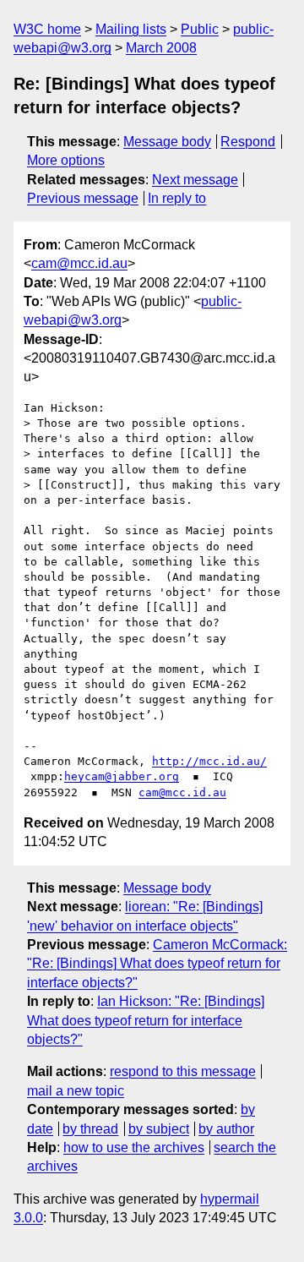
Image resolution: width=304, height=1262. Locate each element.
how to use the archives (133, 1147)
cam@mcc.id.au (79, 263)
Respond (247, 141)
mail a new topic (75, 1091)
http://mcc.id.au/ (209, 761)
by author (226, 1129)
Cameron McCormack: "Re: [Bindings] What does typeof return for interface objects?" (157, 963)
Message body (167, 141)
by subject (158, 1129)
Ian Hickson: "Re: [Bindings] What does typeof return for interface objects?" (145, 1020)
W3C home (47, 29)
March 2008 (161, 48)
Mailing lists (130, 29)
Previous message (82, 198)
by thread (90, 1129)
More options (66, 160)
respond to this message (183, 1071)
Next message (195, 179)
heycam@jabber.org (121, 776)
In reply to (177, 198)
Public (200, 29)
